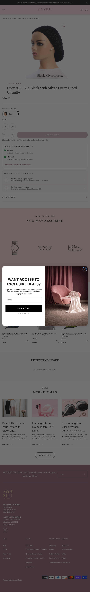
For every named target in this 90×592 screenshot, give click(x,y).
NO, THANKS (23, 314)
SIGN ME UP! (23, 308)
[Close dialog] (85, 269)
